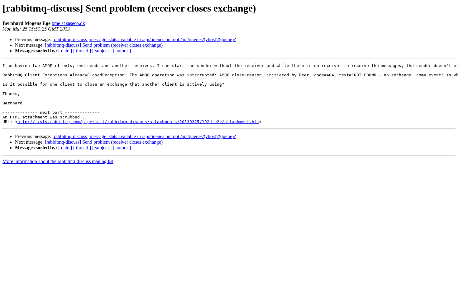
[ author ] (122, 50)
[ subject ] (102, 50)
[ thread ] (82, 50)
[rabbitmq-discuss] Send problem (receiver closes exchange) (104, 45)
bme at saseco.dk (68, 23)
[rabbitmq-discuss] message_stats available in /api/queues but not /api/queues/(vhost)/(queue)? (144, 39)
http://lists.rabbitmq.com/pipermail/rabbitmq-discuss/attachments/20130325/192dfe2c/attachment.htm (138, 121)
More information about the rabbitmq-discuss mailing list (57, 161)
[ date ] (65, 50)
